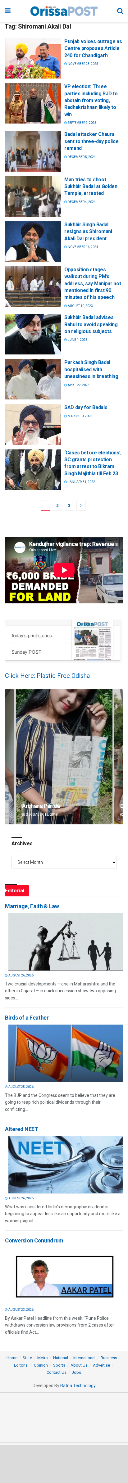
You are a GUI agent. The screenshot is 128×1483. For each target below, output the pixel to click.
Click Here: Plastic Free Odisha (47, 675)
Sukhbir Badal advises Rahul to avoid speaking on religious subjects (91, 324)
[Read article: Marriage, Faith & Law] (65, 942)
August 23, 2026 (21, 1309)
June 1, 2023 (77, 339)
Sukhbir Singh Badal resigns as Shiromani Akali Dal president (88, 231)
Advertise (101, 1365)
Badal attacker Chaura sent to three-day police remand (91, 141)
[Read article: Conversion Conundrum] (65, 1276)
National (60, 1357)
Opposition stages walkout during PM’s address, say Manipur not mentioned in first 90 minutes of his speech (92, 283)
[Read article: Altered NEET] (65, 1164)
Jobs (76, 1372)
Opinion (41, 1365)
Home (12, 1357)
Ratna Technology (78, 1385)
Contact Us (56, 1372)
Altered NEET (21, 1129)
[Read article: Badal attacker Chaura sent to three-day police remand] (33, 151)
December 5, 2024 (81, 157)
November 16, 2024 (82, 247)
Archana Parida (41, 806)
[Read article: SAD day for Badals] (33, 424)
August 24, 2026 (21, 1198)
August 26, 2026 (21, 975)
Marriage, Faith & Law (32, 906)
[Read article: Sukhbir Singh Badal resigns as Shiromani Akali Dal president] (33, 241)
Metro (42, 1357)
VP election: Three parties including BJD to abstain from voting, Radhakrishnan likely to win (90, 100)
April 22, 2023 (78, 385)
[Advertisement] (64, 1463)
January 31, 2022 (81, 482)
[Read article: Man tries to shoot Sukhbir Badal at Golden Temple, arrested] (33, 196)
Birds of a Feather (27, 1017)
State (27, 1357)
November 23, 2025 (82, 63)
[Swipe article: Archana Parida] (64, 756)
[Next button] (118, 756)
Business (109, 1357)
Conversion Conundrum (34, 1240)
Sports (59, 1365)
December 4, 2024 (81, 202)
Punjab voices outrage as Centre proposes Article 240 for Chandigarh (93, 48)
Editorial (21, 1365)
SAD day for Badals (85, 407)
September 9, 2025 (81, 122)
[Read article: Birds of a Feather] (65, 1053)
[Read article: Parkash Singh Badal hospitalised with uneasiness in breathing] (33, 379)
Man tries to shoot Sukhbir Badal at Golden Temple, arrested (90, 186)
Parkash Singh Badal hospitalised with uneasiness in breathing (91, 369)
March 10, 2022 (79, 416)
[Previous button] (9, 756)
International (84, 1357)
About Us (79, 1365)
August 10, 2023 (80, 306)
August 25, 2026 (21, 1087)
